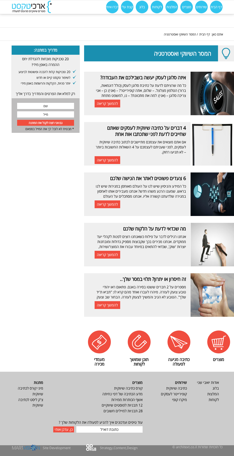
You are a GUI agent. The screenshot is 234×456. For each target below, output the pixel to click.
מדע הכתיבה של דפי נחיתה (122, 393)
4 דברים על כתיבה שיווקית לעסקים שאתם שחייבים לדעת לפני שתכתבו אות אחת (146, 131)
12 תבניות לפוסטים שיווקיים (122, 405)
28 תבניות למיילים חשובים (123, 410)
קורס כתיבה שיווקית (128, 388)
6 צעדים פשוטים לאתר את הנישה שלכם (148, 178)
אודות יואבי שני (208, 382)
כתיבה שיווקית (176, 388)
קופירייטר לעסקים (174, 393)
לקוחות (214, 399)
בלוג (216, 388)
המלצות (213, 393)
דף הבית (204, 34)
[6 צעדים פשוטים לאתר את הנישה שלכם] (212, 194)
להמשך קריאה (107, 103)
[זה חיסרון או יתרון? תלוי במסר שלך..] (212, 295)
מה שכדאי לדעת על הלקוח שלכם (154, 228)
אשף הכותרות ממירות (127, 399)
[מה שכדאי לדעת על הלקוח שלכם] (212, 244)
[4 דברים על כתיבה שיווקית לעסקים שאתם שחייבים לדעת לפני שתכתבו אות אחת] (212, 144)
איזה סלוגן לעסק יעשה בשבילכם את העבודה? (143, 77)
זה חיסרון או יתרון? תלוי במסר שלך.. (153, 279)
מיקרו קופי (179, 399)
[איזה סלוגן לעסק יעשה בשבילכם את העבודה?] (212, 93)
